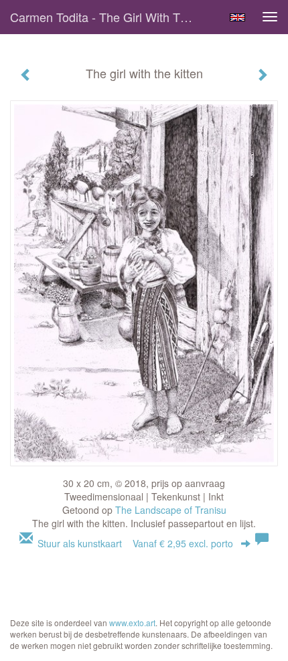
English (237, 17)
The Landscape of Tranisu (170, 509)
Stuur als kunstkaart (135, 543)
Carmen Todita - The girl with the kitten (109, 16)
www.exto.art (132, 622)
